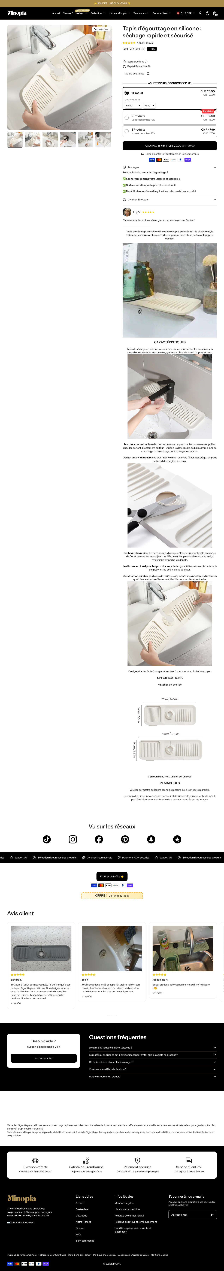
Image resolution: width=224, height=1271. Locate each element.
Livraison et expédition (127, 1209)
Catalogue (81, 1215)
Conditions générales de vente (133, 1255)
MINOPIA (116, 1264)
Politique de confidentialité (129, 1215)
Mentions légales (124, 1203)
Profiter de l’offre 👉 (112, 876)
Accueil (80, 1203)
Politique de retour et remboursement (136, 1221)
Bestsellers (82, 1209)
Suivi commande (85, 1240)
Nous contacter (44, 1058)
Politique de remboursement (22, 1255)
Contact (80, 1228)
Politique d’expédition (104, 1255)
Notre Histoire (83, 1221)
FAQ (78, 1234)
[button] (15, 140)
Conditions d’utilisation (79, 1255)
